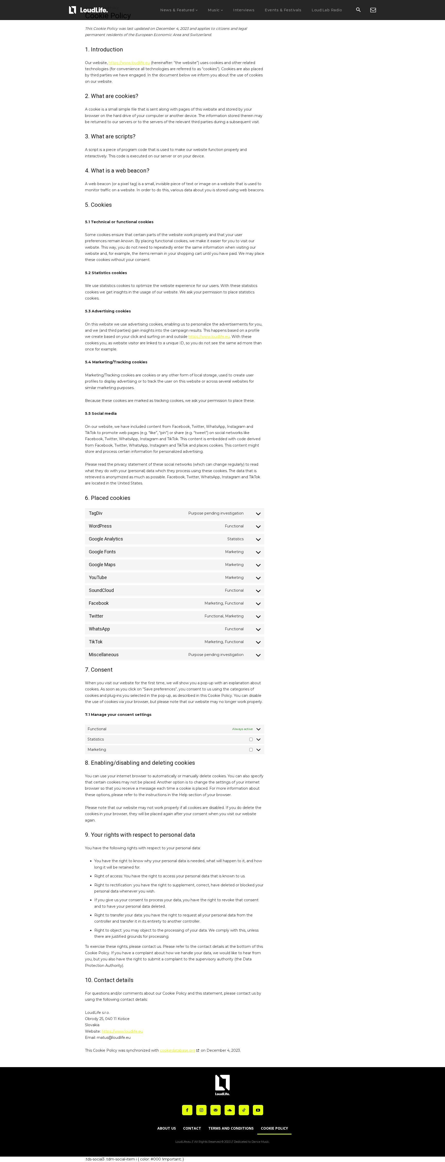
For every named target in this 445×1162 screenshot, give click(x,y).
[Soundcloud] (230, 1110)
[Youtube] (258, 1110)
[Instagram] (201, 1110)
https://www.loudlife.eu (129, 62)
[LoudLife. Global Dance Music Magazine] (88, 10)
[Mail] (215, 1110)
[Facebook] (187, 1110)
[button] (358, 10)
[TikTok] (244, 1110)
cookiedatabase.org (177, 1050)
